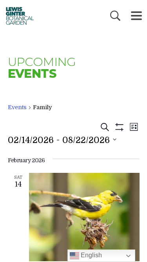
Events (17, 107)
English (90, 255)
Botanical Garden (17, 16)
